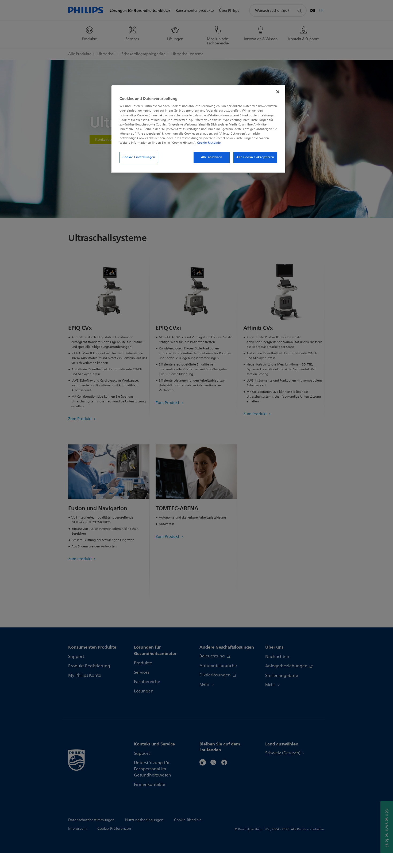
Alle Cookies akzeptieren (255, 157)
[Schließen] (278, 92)
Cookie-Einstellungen (138, 157)
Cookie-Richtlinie (209, 142)
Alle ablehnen (211, 157)
